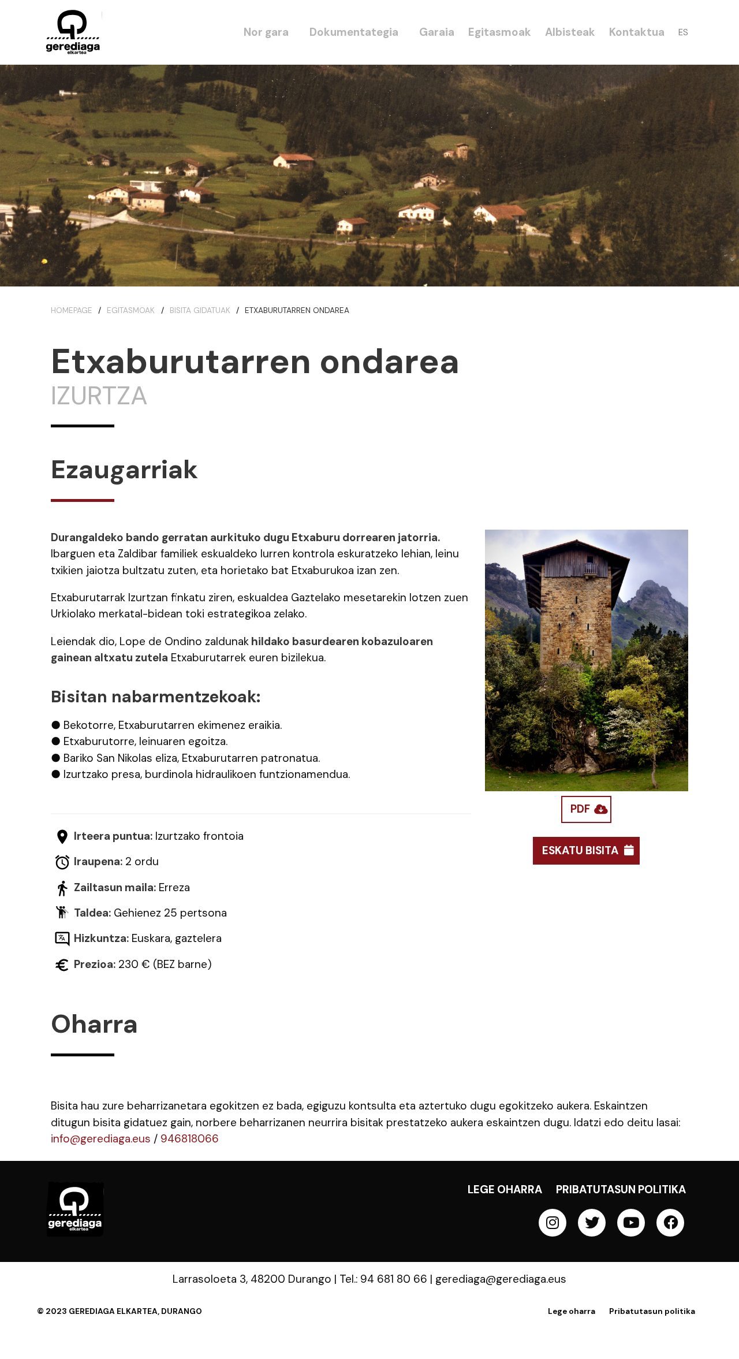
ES (683, 32)
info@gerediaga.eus (101, 1138)
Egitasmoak (131, 310)
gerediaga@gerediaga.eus (500, 1279)
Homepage (71, 310)
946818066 (190, 1138)
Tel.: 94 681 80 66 (383, 1279)
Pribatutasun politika (621, 1189)
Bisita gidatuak (200, 310)
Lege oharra (505, 1189)
